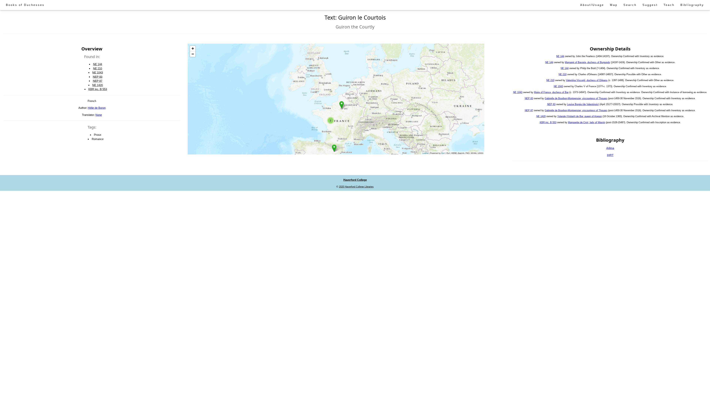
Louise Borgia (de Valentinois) (583, 104)
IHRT (610, 155)
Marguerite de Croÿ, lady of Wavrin (586, 122)
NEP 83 (97, 76)
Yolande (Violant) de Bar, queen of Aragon (579, 116)
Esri (443, 152)
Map (614, 4)
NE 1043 (97, 72)
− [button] (193, 54)
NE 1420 (97, 85)
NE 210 (97, 68)
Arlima (610, 148)
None (98, 114)
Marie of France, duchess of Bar (551, 92)
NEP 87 (97, 80)
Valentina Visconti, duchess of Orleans (587, 80)
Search (630, 4)
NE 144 (97, 64)
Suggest (650, 4)
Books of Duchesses (25, 4)
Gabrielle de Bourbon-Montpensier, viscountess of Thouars (576, 98)
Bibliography (692, 4)
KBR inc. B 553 (97, 89)
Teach (669, 4)
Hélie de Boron (97, 107)
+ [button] (193, 48)
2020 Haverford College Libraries (356, 186)
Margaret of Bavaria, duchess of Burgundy (587, 62)
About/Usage (592, 4)
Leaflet (425, 152)
